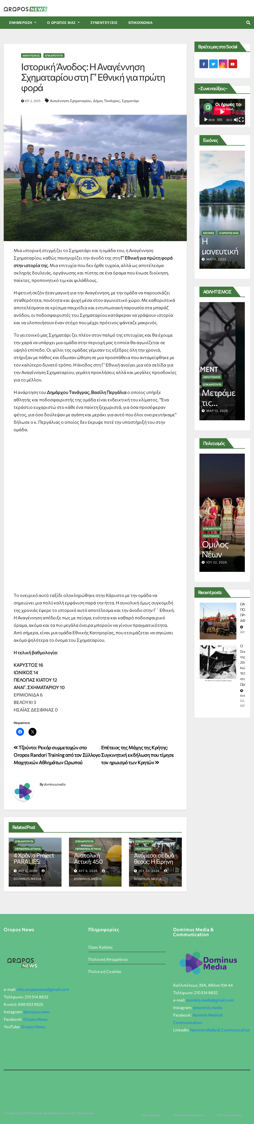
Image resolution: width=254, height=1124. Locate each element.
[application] (222, 112)
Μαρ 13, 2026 (217, 410)
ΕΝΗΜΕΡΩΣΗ (21, 22)
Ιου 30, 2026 (149, 870)
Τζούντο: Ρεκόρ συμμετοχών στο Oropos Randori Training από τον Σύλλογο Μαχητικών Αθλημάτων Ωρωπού (57, 754)
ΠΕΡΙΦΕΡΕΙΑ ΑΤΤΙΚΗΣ (28, 848)
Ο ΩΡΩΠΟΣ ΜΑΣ (62, 22)
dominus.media (54, 784)
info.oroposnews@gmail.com (43, 989)
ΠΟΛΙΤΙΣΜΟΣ (143, 848)
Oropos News (35, 1019)
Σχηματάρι (130, 101)
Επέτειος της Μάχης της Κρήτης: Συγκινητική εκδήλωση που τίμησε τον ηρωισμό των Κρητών (137, 754)
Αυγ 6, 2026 (27, 870)
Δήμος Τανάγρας (106, 101)
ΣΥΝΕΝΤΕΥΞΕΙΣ (104, 22)
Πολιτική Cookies (104, 971)
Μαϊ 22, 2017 (244, 700)
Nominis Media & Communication (220, 1029)
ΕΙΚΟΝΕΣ (208, 232)
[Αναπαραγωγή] (205, 119)
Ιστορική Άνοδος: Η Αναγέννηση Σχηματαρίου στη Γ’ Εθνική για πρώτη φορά (93, 76)
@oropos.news (36, 1011)
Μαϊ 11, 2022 (216, 259)
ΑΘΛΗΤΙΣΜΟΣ (31, 55)
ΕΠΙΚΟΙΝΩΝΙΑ (140, 22)
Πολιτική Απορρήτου (108, 959)
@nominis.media (207, 1007)
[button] (248, 22)
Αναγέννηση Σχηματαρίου (70, 101)
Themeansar (85, 1113)
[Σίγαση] (236, 119)
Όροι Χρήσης (100, 947)
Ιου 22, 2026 (216, 562)
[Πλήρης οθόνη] (241, 119)
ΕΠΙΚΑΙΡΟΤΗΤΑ (54, 55)
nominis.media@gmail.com (210, 1000)
